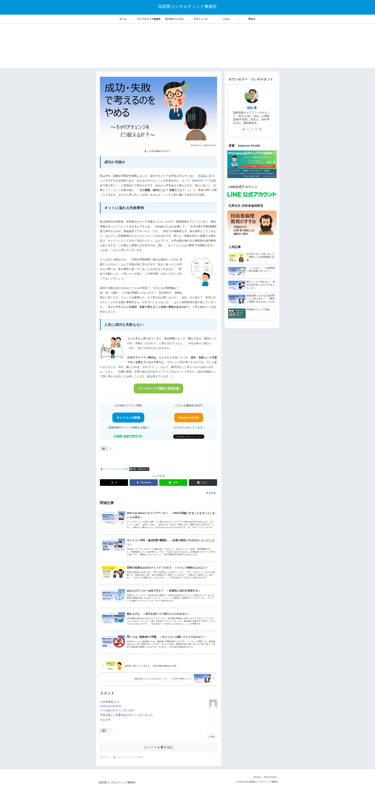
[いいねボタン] (103, 448)
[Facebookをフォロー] (252, 129)
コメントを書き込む (159, 747)
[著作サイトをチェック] (244, 129)
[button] (203, 482)
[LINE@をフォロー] (260, 129)
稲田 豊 (252, 107)
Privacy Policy (270, 777)
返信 (213, 736)
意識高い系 (205, 175)
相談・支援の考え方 (140, 469)
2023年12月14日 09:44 (110, 706)
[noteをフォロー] (256, 129)
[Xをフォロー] (248, 129)
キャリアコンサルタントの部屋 (115, 469)
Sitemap (257, 777)
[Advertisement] (187, 47)
